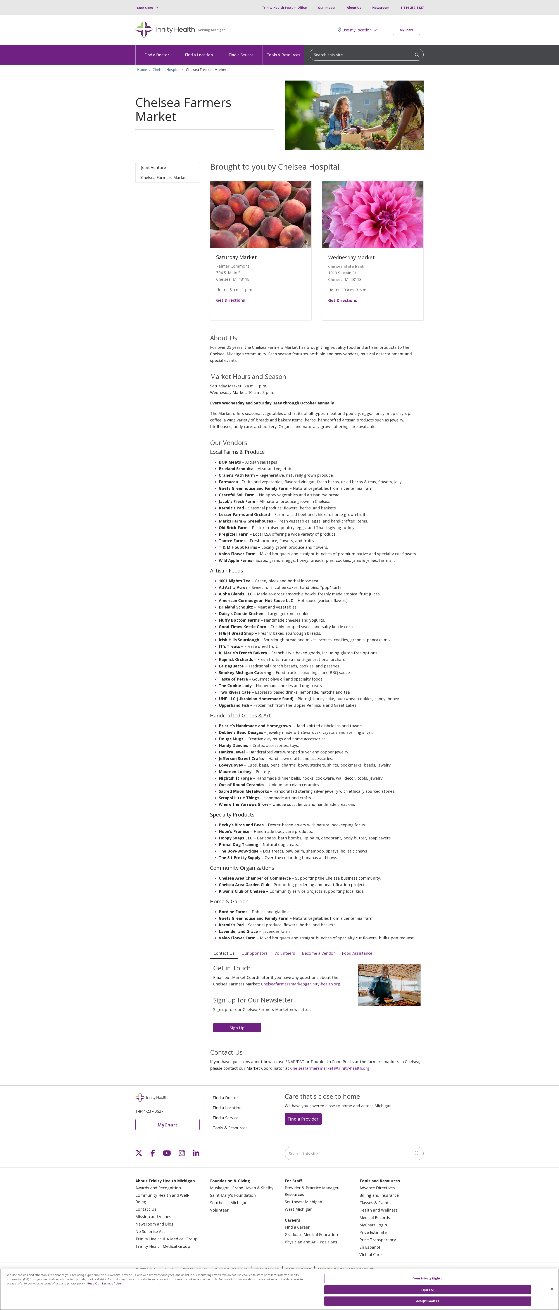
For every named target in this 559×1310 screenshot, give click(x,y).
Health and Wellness (378, 1210)
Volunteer (219, 1210)
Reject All (428, 1290)
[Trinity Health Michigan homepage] (165, 30)
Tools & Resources (283, 54)
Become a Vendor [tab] (318, 953)
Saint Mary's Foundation (233, 1195)
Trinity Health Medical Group (162, 1246)
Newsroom (380, 7)
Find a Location (199, 54)
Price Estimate (373, 1232)
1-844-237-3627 (412, 7)
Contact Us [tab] (224, 953)
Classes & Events (375, 1202)
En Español (369, 1247)
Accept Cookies (427, 1301)
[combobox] (367, 55)
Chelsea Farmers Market (164, 177)
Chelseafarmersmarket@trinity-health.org (300, 984)
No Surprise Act (150, 1231)
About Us (354, 7)
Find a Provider (303, 1119)
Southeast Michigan (228, 1202)
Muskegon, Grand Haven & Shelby (241, 1187)
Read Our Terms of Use (104, 1283)
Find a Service (241, 54)
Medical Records (374, 1217)
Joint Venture (153, 167)
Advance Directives (377, 1187)
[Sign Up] (238, 1027)
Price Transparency (377, 1239)
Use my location (357, 30)
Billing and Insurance (379, 1195)
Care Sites (145, 8)
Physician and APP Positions (311, 1242)
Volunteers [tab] (284, 953)
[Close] (552, 1289)
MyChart (406, 30)
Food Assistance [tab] (357, 953)
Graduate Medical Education (311, 1234)
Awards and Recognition (158, 1187)
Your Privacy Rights (427, 1278)
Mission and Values (153, 1216)
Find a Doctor (156, 54)
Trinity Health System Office (284, 7)
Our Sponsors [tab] (254, 953)
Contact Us (145, 1209)
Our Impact (327, 7)
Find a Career (297, 1227)
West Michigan (298, 1209)
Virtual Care (370, 1254)
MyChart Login (373, 1224)
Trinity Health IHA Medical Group (166, 1238)
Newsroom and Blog (154, 1224)
